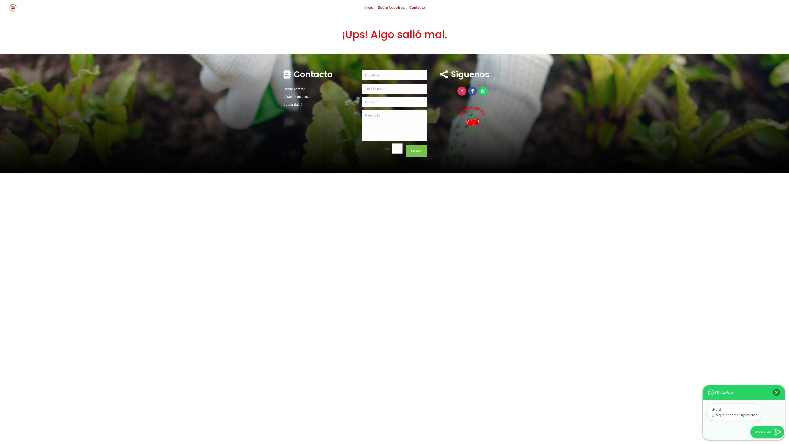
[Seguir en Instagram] (461, 91)
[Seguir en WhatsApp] (483, 91)
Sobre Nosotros (391, 8)
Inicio (368, 8)
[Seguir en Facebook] (472, 91)
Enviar (416, 151)
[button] (776, 392)
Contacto (417, 8)
